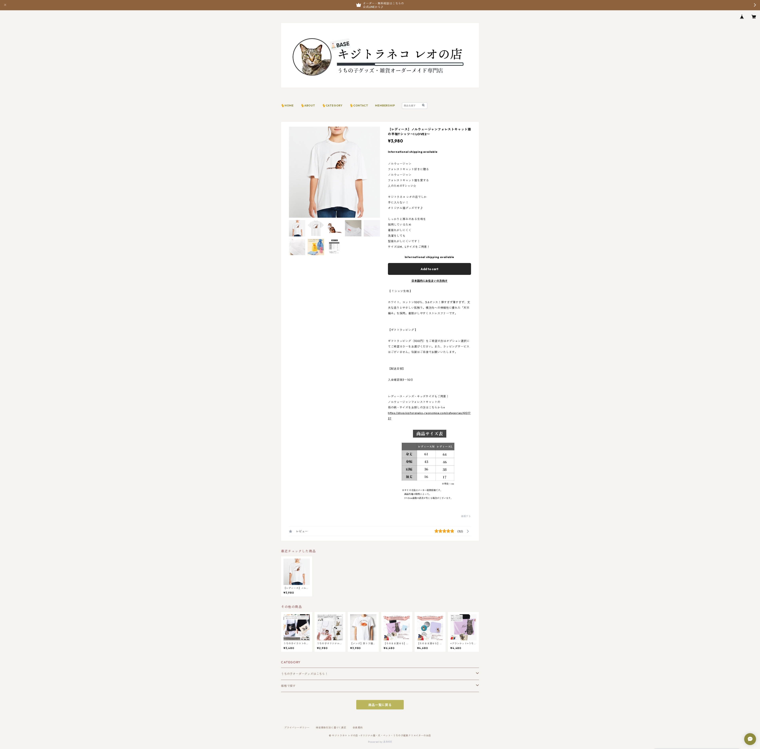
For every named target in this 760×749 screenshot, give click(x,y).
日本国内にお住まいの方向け (429, 281)
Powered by (375, 741)
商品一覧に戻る (380, 705)
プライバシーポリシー (297, 727)
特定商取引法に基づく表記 (331, 727)
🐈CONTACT (359, 105)
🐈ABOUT (308, 105)
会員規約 (358, 727)
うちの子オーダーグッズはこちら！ (304, 674)
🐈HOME (287, 105)
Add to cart (429, 269)
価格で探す (288, 686)
